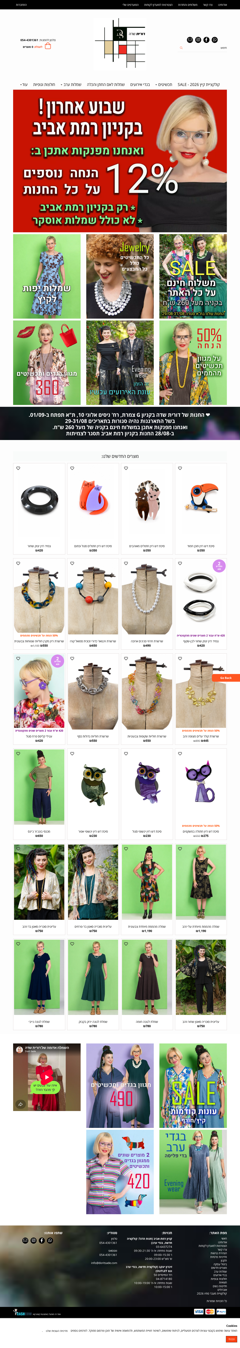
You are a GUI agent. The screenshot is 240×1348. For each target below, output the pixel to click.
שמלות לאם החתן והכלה (106, 84)
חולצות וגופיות (44, 84)
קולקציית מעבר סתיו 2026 (212, 1293)
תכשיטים (164, 84)
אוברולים (222, 1290)
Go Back (226, 678)
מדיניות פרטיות (218, 1257)
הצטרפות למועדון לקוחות (158, 5)
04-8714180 (164, 1279)
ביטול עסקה (220, 1264)
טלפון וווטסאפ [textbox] (104, 1251)
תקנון (224, 1260)
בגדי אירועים (140, 84)
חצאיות (223, 1282)
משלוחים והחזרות (187, 5)
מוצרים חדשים (219, 1268)
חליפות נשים (220, 1286)
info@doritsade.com (104, 1263)
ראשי (224, 1238)
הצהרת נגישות (219, 1253)
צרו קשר (207, 5)
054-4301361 (29, 40)
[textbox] (120, 423)
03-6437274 (164, 1247)
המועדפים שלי (131, 5)
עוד (25, 84)
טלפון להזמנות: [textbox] (38, 40)
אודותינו (222, 5)
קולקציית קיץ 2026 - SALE (199, 84)
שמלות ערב (72, 84)
